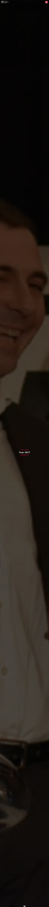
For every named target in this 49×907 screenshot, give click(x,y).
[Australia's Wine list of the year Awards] (5, 2)
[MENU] (46, 2)
